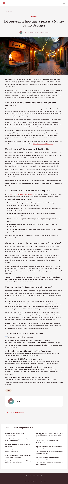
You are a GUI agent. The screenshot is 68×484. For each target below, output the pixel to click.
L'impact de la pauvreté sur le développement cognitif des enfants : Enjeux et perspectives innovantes (49, 435)
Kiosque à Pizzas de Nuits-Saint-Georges (20, 194)
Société (10, 12)
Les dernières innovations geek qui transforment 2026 (15, 434)
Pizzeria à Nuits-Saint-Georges (43, 144)
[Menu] (63, 2)
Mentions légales (30, 475)
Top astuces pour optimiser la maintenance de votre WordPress (49, 463)
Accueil (5, 12)
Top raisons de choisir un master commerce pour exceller (17, 445)
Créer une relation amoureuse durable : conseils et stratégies (47, 458)
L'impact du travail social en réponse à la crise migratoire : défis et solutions (18, 461)
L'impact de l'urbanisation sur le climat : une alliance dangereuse (49, 447)
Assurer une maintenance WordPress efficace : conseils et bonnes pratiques (18, 456)
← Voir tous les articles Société (14, 412)
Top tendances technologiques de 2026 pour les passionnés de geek (17, 439)
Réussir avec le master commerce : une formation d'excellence (16, 450)
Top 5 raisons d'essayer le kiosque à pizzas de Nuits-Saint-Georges (49, 452)
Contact (39, 475)
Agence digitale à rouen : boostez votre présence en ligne (47, 441)
